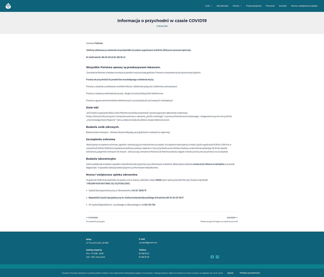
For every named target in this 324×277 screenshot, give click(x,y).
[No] (321, 273)
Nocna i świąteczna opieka (304, 6)
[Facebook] (212, 257)
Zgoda (230, 273)
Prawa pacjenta (253, 6)
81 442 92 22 (144, 253)
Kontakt (283, 6)
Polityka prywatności (250, 273)
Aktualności (222, 6)
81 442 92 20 (144, 257)
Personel (270, 6)
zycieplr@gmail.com (148, 242)
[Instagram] (217, 257)
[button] (211, 6)
